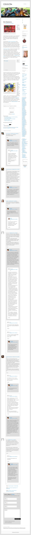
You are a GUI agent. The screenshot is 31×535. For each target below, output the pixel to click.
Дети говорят (23, 142)
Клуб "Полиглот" (24, 145)
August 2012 (23, 115)
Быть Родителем (24, 141)
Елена (13, 494)
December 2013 (24, 102)
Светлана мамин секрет (9, 169)
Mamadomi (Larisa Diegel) (9, 356)
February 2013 (24, 110)
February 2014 (24, 101)
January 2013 (23, 111)
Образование (23, 148)
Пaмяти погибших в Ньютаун (8, 120)
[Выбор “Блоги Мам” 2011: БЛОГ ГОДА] (25, 29)
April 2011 (23, 128)
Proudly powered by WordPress (15, 532)
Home (4, 16)
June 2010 (23, 136)
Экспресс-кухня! (24, 157)
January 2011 (23, 130)
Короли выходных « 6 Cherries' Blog (13, 485)
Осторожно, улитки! (24, 93)
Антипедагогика (17, 97)
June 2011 (23, 126)
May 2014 (23, 99)
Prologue (9, 16)
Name (6, 498)
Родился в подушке (24, 74)
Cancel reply (18, 493)
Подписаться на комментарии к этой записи (10, 521)
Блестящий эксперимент (8, 117)
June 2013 (23, 107)
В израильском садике (6, 48)
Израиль (23, 144)
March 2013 (23, 109)
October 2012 (23, 113)
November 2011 (24, 122)
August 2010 (23, 134)
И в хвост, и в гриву (7, 119)
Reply (7, 137)
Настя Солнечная (8, 133)
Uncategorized (24, 139)
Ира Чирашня (12, 23)
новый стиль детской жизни (12, 41)
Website (6, 506)
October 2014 (23, 98)
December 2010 (24, 131)
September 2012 (24, 114)
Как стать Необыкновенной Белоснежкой (24, 85)
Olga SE (11, 218)
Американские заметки (11, 127)
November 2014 (24, 97)
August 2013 (23, 105)
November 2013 (24, 103)
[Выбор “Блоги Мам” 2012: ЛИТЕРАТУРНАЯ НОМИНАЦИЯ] (22, 22)
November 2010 (24, 132)
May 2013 (23, 108)
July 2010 (23, 135)
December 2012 (24, 112)
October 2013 (23, 104)
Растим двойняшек (24, 152)
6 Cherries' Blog (7, 4)
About (6, 16)
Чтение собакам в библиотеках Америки (10, 118)
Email (6, 502)
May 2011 (23, 127)
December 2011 (24, 121)
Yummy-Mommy (13, 16)
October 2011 (23, 123)
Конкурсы (23, 146)
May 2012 (23, 117)
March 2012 (23, 119)
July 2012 (23, 116)
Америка (17, 127)
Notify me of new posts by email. (8, 522)
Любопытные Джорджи (14, 101)
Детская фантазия (24, 143)
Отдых (23, 149)
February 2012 (24, 120)
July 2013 (23, 106)
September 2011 (24, 124)
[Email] (4, 124)
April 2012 (23, 118)
